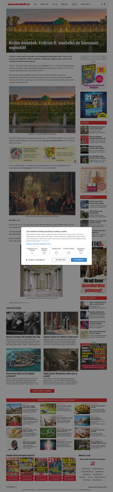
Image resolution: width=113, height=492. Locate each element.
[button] (56, 244)
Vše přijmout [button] (79, 260)
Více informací (44, 241)
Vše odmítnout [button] (61, 260)
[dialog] (56, 246)
